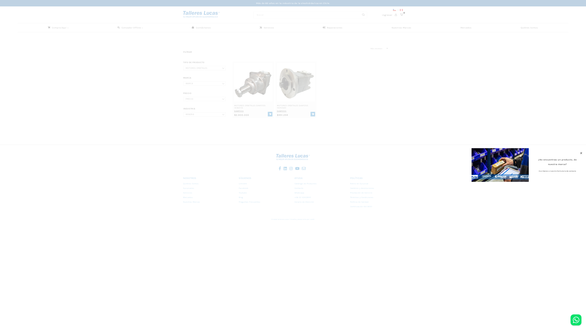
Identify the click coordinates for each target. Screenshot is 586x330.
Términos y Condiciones (361, 197)
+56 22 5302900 (303, 197)
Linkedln (243, 184)
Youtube (243, 193)
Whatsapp (299, 193)
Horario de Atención (304, 202)
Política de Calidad (359, 202)
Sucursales (188, 188)
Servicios (187, 193)
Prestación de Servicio (361, 193)
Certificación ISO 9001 (361, 206)
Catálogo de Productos (306, 184)
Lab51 (312, 219)
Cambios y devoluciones (362, 188)
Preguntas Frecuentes (249, 202)
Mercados (188, 197)
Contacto (299, 188)
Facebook (243, 188)
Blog (241, 197)
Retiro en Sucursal (359, 184)
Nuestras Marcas (191, 202)
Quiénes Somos (191, 184)
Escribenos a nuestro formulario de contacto (557, 171)
